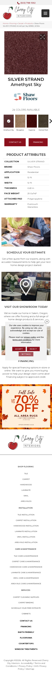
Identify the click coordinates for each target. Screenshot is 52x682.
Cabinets (26, 614)
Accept (19, 349)
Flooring (13, 23)
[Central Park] (43, 121)
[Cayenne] (32, 121)
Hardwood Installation (26, 526)
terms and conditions (22, 340)
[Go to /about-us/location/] (26, 297)
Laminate (26, 490)
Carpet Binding (26, 602)
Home (5, 23)
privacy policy (30, 337)
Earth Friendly (26, 632)
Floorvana (26, 638)
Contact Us (15, 142)
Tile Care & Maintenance (26, 556)
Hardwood (26, 485)
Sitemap (30, 669)
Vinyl (26, 496)
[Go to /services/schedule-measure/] (26, 242)
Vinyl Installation (26, 537)
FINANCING (38, 142)
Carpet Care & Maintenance (26, 561)
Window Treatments (26, 649)
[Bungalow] (20, 121)
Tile (26, 473)
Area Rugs (26, 501)
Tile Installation (26, 515)
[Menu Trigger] (45, 13)
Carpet (21, 23)
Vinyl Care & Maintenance (26, 578)
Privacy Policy (25, 666)
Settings (26, 354)
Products (29, 23)
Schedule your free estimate (26, 608)
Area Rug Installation (26, 542)
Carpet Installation (26, 520)
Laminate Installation (26, 531)
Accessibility (27, 663)
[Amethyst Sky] (8, 121)
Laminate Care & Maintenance (26, 572)
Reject (33, 349)
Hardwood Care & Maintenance (26, 567)
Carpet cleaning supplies (26, 597)
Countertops (26, 643)
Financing (26, 626)
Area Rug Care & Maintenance (26, 583)
